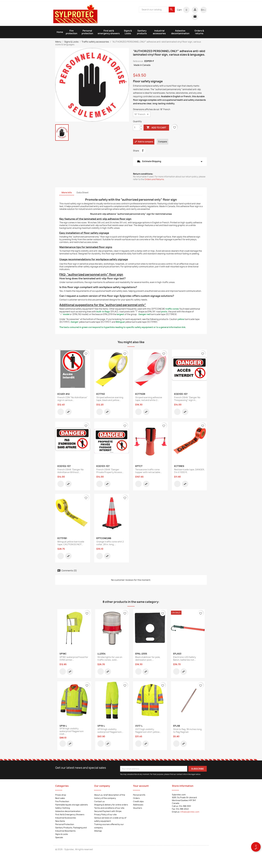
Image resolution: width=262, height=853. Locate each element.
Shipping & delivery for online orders (111, 804)
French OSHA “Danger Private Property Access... (110, 471)
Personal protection (87, 32)
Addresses (138, 804)
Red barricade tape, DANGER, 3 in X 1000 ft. (189, 471)
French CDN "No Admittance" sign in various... (72, 399)
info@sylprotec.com (189, 811)
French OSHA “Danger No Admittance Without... (70, 471)
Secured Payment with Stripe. (108, 811)
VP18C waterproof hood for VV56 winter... (73, 658)
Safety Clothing (62, 808)
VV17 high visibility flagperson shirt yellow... (148, 730)
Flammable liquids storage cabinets (71, 804)
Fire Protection (62, 801)
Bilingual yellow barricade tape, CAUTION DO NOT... (70, 543)
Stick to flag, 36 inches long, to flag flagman (187, 730)
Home (60, 32)
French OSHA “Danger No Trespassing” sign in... (187, 399)
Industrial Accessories (65, 817)
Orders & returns (199, 32)
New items (60, 821)
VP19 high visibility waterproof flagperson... (110, 730)
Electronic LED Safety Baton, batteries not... (184, 658)
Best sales (60, 798)
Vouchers (137, 808)
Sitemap (98, 831)
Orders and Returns (154, 179)
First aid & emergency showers (109, 32)
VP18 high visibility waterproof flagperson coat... (71, 731)
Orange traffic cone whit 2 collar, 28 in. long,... (110, 543)
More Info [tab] (67, 192)
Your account (141, 785)
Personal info (139, 795)
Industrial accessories (159, 32)
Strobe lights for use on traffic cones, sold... (109, 658)
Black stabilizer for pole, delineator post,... (147, 658)
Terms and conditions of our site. (109, 808)
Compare (162, 141)
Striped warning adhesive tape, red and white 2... (148, 399)
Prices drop (60, 795)
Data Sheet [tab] (83, 192)
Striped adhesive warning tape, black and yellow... (109, 399)
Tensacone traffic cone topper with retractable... (148, 471)
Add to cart (156, 127)
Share (142, 150)
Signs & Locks (128, 32)
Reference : (138, 61)
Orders (136, 798)
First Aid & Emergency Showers (69, 814)
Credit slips (138, 801)
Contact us (99, 801)
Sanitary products (142, 32)
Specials (59, 837)
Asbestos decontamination (180, 32)
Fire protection (71, 32)
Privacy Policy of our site (105, 814)
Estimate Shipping (170, 161)
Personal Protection (64, 824)
